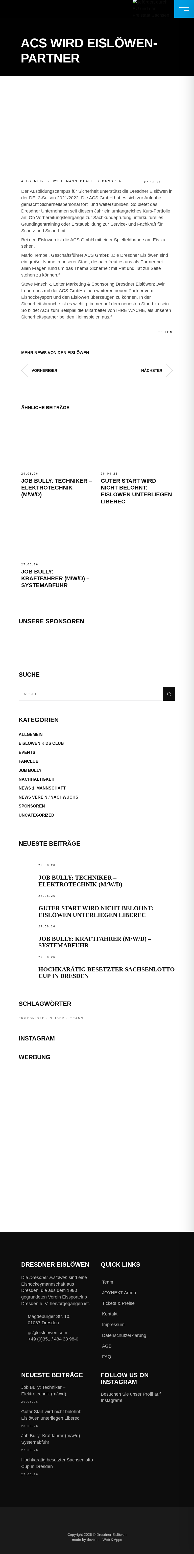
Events (27, 752)
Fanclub (29, 761)
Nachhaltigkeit (37, 779)
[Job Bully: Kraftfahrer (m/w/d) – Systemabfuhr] (57, 534)
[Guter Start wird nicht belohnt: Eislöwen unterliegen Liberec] (137, 443)
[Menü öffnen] (184, 9)
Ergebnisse (32, 1018)
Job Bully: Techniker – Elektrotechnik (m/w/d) (56, 488)
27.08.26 (29, 564)
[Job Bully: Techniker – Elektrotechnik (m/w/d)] (57, 443)
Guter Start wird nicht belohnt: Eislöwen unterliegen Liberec (95, 911)
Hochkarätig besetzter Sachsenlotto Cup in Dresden (57, 1463)
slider (57, 1018)
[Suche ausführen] (169, 694)
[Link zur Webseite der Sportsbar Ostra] (97, 1105)
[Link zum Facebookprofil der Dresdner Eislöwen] (64, 1548)
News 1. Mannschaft (70, 181)
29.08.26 (29, 473)
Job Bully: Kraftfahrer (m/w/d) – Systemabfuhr (55, 578)
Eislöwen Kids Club (41, 743)
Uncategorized (36, 815)
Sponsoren (109, 181)
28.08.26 (109, 473)
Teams (77, 1018)
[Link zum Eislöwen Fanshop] (97, 1157)
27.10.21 (152, 182)
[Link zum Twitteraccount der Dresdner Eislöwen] (98, 1548)
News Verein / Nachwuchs (48, 797)
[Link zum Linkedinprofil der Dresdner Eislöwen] (115, 1548)
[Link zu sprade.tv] (97, 1186)
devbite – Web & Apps (104, 1540)
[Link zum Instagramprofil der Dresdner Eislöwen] (81, 1548)
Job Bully (30, 770)
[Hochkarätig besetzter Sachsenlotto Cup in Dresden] (27, 962)
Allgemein (32, 181)
